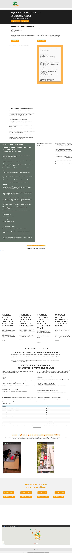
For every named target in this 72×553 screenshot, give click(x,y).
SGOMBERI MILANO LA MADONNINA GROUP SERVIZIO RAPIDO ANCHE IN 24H (49, 70)
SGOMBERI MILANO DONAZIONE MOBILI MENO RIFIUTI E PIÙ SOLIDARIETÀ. (49, 65)
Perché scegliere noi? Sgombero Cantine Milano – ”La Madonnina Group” (49, 75)
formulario (10, 179)
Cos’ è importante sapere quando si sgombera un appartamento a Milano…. (48, 58)
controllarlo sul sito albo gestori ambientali (24, 193)
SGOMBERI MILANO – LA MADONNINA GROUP (47, 63)
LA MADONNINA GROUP (44, 73)
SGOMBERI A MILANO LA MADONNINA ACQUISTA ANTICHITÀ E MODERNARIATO (48, 67)
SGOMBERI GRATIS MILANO (44, 55)
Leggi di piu (3, 340)
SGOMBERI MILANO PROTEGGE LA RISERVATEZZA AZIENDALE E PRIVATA (48, 72)
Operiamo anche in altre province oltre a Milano (46, 80)
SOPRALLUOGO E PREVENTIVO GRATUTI (46, 78)
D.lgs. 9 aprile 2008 (13, 176)
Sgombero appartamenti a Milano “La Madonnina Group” (47, 56)
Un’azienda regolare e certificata (44, 54)
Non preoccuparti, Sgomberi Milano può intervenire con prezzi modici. (49, 62)
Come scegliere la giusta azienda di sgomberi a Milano (47, 79)
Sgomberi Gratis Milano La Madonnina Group (46, 50)
